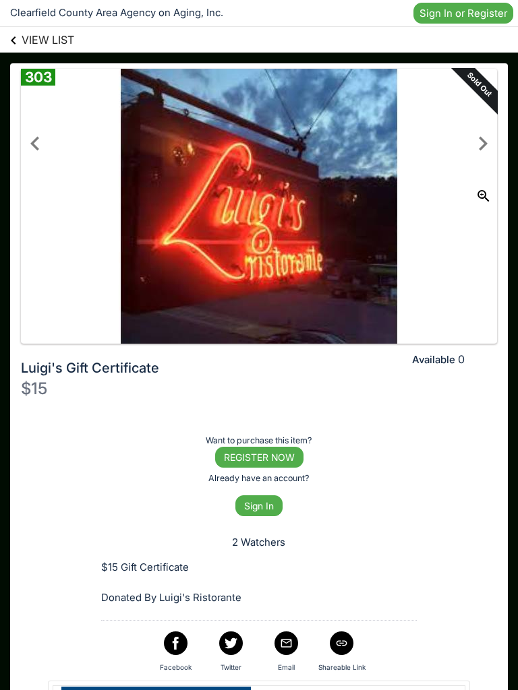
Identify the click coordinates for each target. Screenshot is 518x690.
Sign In (259, 505)
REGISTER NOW (259, 457)
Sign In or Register (463, 13)
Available (433, 359)
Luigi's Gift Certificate (90, 368)
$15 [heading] (34, 388)
